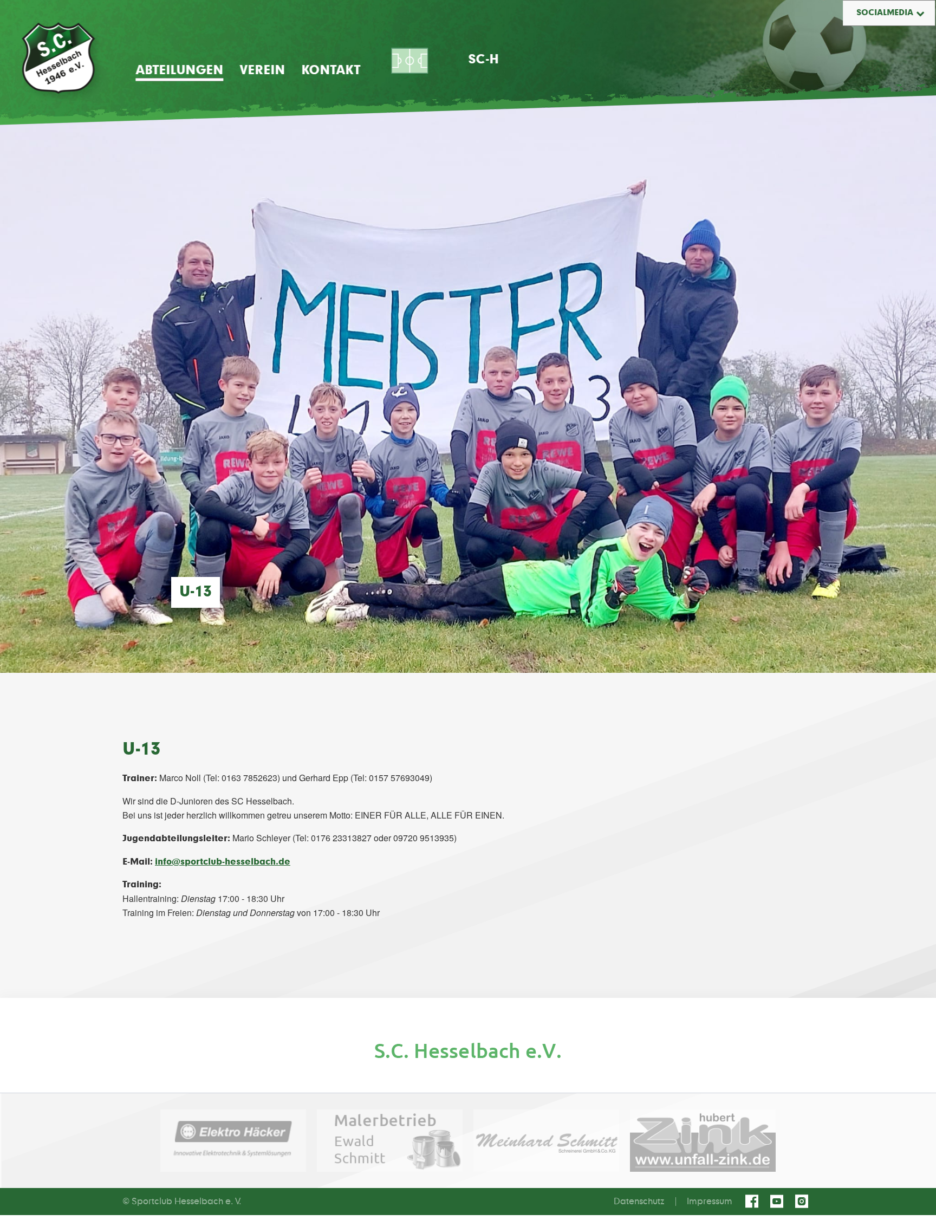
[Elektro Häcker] (233, 1140)
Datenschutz (639, 1201)
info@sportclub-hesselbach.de (222, 862)
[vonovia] (468, 1051)
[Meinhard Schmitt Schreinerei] (546, 1140)
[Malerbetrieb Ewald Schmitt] (390, 1140)
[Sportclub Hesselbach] (58, 58)
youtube (778, 1201)
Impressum (709, 1201)
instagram (803, 1201)
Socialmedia (884, 13)
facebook (753, 1201)
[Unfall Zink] (703, 1140)
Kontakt (330, 70)
